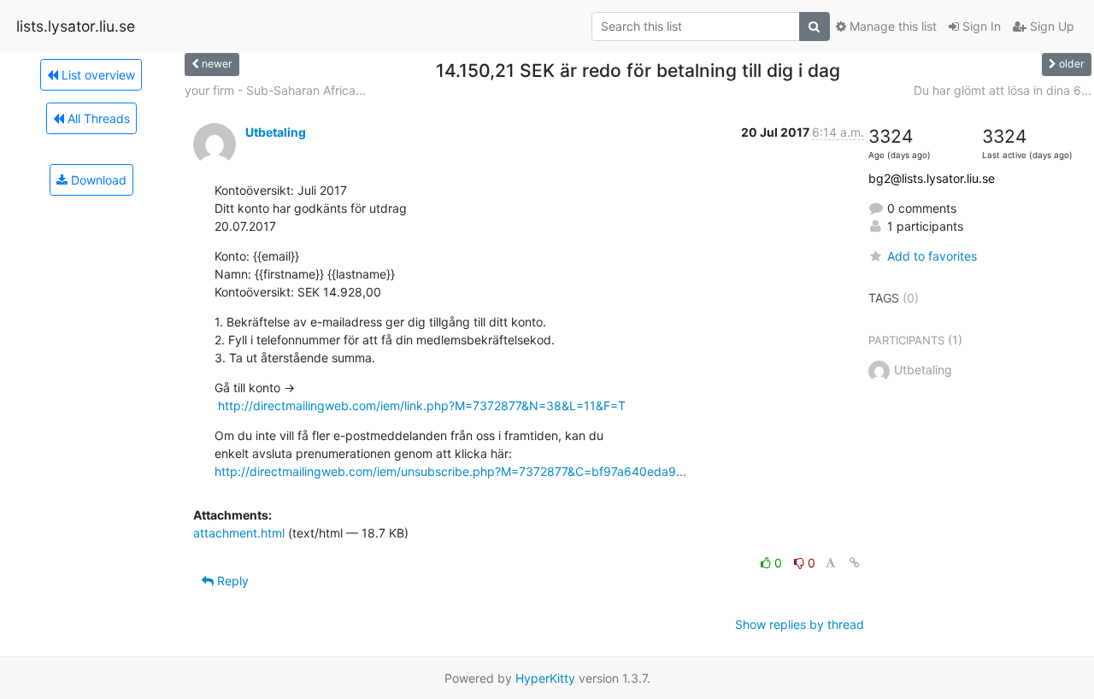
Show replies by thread (799, 624)
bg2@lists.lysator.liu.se (931, 178)
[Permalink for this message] (854, 562)
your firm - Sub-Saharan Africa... (275, 90)
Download (97, 180)
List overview (96, 75)
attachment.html (239, 533)
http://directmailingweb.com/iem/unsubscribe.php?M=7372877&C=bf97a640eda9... (450, 471)
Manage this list (891, 26)
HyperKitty (545, 678)
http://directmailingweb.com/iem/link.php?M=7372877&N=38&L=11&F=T (422, 405)
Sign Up (1050, 26)
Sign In (980, 26)
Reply (231, 580)
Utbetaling (275, 132)
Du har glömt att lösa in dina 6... (1002, 90)
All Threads (97, 118)
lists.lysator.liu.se (75, 26)
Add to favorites (932, 256)
